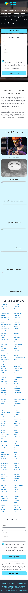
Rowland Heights (5, 353)
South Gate (16, 346)
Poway (15, 428)
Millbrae (16, 491)
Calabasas (16, 333)
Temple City (3, 361)
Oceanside (3, 421)
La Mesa (3, 430)
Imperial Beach (17, 445)
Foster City (16, 483)
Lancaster (16, 306)
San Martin (3, 472)
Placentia (3, 408)
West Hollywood (18, 344)
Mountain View (4, 458)
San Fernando (4, 375)
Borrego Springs (5, 454)
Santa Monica (17, 313)
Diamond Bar (17, 324)
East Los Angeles (5, 330)
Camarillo (3, 502)
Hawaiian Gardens (18, 377)
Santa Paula (17, 507)
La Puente (3, 368)
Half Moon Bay (4, 491)
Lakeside (16, 439)
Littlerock (3, 379)
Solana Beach (17, 436)
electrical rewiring (14, 270)
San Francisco (4, 498)
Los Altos (3, 461)
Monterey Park (17, 353)
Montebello (16, 361)
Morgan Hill (3, 465)
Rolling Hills (17, 317)
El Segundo (3, 364)
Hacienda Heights (5, 339)
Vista (2, 428)
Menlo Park (3, 483)
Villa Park (3, 414)
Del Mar (2, 443)
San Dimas (16, 350)
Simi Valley (16, 500)
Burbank (3, 315)
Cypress (3, 410)
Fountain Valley (18, 408)
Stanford (3, 474)
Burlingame (3, 489)
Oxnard (16, 498)
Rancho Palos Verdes (6, 319)
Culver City (16, 339)
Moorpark (3, 505)
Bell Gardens (4, 372)
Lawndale (16, 370)
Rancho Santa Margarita (20, 399)
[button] (24, 3)
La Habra (16, 410)
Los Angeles (4, 304)
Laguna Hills (17, 412)
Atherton (3, 478)
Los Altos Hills (4, 463)
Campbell (16, 467)
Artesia (15, 372)
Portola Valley (4, 485)
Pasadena (16, 308)
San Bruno (16, 489)
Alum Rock (16, 472)
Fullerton (3, 388)
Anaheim (16, 381)
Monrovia (3, 350)
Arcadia (16, 319)
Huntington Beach (5, 383)
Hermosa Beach (18, 330)
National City (4, 445)
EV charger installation (14, 291)
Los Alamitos (4, 417)
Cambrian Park (17, 469)
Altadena (16, 335)
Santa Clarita (4, 306)
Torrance (3, 311)
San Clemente (17, 392)
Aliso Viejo (3, 399)
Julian (2, 452)
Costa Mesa (17, 390)
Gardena (16, 355)
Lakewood (16, 315)
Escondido (3, 423)
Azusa (15, 359)
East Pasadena (4, 370)
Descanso (16, 450)
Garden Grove (17, 388)
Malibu (2, 322)
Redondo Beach (5, 313)
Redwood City (4, 476)
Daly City (3, 480)
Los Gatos (3, 467)
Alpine (2, 439)
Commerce (3, 377)
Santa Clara (17, 456)
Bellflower (3, 346)
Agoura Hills (4, 344)
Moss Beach (4, 494)
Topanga (3, 355)
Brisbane (16, 494)
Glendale (3, 308)
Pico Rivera (3, 357)
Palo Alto (16, 461)
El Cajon (3, 425)
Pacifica (3, 487)
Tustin (15, 397)
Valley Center (4, 441)
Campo (16, 452)
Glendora (16, 326)
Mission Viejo (4, 381)
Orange (16, 386)
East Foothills (4, 469)
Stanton (2, 419)
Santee (15, 430)
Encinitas (16, 425)
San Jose (16, 454)
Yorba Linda (4, 392)
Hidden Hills (17, 322)
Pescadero (16, 496)
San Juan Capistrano (6, 412)
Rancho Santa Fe (5, 434)
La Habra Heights (18, 364)
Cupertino (16, 463)
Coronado (16, 432)
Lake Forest (3, 390)
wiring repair (14, 157)
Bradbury (16, 348)
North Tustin (17, 401)
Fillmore (3, 509)
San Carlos (16, 480)
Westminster (4, 405)
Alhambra (3, 335)
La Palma (16, 414)
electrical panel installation (14, 201)
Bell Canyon (17, 502)
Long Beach (17, 304)
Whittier (16, 311)
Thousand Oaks (4, 500)
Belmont (16, 487)
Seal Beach (17, 417)
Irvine (15, 379)
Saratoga (16, 465)
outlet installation (14, 248)
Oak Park (16, 505)
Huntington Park (18, 368)
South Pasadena (5, 359)
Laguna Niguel (4, 394)
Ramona (16, 434)
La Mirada (3, 337)
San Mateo (16, 474)
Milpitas (16, 458)
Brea (15, 405)
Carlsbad (16, 421)
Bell (15, 375)
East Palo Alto (4, 496)
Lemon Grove (4, 447)
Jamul (15, 441)
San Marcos (17, 423)
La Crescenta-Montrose (19, 357)
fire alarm (14, 179)
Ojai (2, 507)
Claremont (16, 342)
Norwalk (3, 326)
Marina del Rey (4, 366)
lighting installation (14, 223)
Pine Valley (17, 447)
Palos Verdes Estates (6, 324)
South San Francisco (19, 485)
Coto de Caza (4, 397)
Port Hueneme (17, 509)
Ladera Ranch (17, 394)
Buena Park (3, 403)
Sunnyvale (3, 456)
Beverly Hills (17, 337)
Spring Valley (4, 436)
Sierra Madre (17, 366)
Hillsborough (17, 476)
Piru (15, 511)
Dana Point (3, 401)
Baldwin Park (4, 348)
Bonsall (2, 450)
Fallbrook (3, 432)
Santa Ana (16, 383)
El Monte (16, 328)
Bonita (15, 443)
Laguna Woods (17, 419)
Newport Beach (4, 386)
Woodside (16, 478)
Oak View (3, 511)
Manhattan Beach (5, 317)
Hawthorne (3, 342)
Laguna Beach (17, 403)
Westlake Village (5, 328)
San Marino (3, 333)
